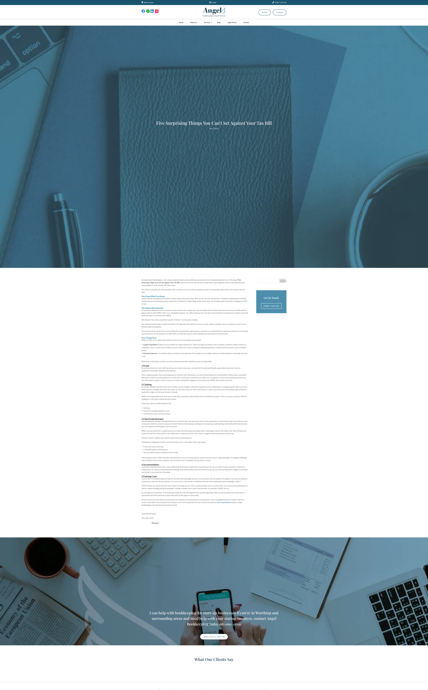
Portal (264, 12)
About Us (193, 22)
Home (181, 22)
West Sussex (148, 2)
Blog (218, 22)
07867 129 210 (280, 2)
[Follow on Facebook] (143, 11)
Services (207, 22)
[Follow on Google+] (148, 11)
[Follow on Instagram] (156, 11)
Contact (279, 12)
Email (214, 2)
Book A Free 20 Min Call (214, 637)
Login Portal (231, 22)
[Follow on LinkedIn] (152, 11)
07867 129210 (233, 624)
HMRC (245, 301)
